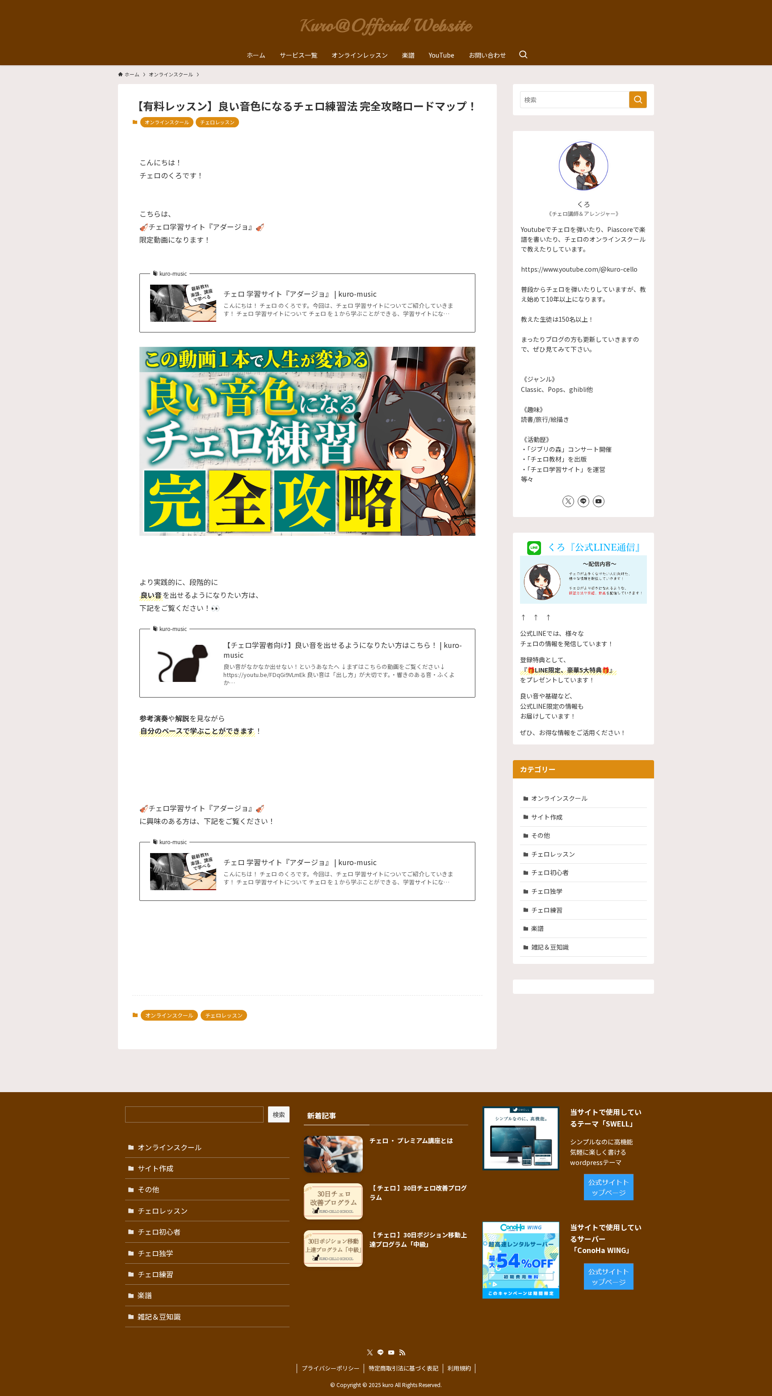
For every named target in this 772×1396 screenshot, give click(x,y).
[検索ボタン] (523, 55)
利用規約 (459, 1368)
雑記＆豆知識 (550, 946)
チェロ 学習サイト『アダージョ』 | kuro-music (300, 294)
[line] (583, 501)
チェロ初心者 (550, 872)
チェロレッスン (217, 122)
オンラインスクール (167, 122)
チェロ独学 (546, 891)
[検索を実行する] (638, 99)
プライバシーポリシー (331, 1368)
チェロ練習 (546, 909)
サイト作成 (546, 816)
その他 (540, 835)
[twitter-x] (568, 501)
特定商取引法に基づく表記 (403, 1368)
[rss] (402, 1353)
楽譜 (537, 928)
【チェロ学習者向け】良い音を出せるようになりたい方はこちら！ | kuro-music (342, 650)
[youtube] (598, 501)
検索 (279, 1114)
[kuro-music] (386, 24)
